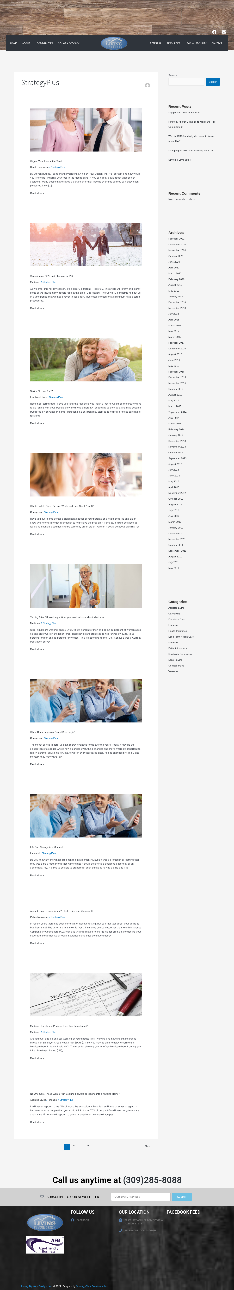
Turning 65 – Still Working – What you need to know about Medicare (67, 617)
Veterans (173, 671)
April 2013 (173, 487)
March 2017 (174, 337)
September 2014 (177, 412)
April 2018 (173, 319)
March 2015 (174, 406)
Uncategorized (176, 665)
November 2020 (177, 250)
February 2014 (176, 429)
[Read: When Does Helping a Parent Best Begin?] (86, 700)
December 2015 (177, 377)
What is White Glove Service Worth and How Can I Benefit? (62, 506)
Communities (45, 43)
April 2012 (173, 516)
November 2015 (177, 383)
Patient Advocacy (39, 917)
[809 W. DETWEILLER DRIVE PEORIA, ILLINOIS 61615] (120, 1220)
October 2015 (175, 389)
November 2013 (177, 446)
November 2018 (177, 308)
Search (172, 75)
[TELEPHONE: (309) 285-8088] (120, 1230)
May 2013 (173, 481)
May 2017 (173, 331)
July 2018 (173, 313)
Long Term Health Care (181, 636)
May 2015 (173, 400)
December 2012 (177, 493)
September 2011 (177, 550)
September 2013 (177, 458)
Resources (173, 43)
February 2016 (176, 371)
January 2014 (175, 435)
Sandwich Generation (180, 654)
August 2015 (175, 394)
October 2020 (175, 256)
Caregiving (36, 512)
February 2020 (176, 279)
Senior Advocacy (68, 43)
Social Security (196, 43)
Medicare (35, 282)
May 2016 (173, 365)
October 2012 (175, 498)
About (26, 43)
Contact (217, 43)
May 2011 (173, 568)
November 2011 (177, 539)
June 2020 (174, 261)
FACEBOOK (83, 1220)
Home (13, 43)
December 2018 (177, 302)
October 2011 (175, 545)
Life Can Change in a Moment (46, 847)
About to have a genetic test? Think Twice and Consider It (61, 911)
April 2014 (173, 418)
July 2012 (173, 510)
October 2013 (175, 452)
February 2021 (176, 238)
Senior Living (175, 659)
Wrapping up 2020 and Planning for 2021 (52, 276)
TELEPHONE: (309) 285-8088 (140, 1230)
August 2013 (175, 464)
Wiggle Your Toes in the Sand (46, 161)
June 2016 (174, 360)
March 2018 (174, 325)
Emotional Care (38, 397)
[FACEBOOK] (72, 1220)
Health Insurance (39, 167)
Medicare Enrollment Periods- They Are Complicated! (59, 1026)
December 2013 (177, 441)
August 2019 (175, 285)
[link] (37, 1286)
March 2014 (174, 423)
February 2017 (176, 342)
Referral (156, 43)
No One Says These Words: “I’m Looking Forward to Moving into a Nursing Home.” (75, 1093)
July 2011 (173, 562)
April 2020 (173, 267)
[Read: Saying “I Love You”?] (86, 359)
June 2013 (174, 475)
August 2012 (175, 504)
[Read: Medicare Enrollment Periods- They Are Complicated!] (86, 994)
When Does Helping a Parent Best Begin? (52, 732)
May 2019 (173, 290)
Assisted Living (38, 1099)
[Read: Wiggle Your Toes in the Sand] (86, 129)
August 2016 (175, 354)
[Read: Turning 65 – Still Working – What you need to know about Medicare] (86, 585)
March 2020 (174, 273)
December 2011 (177, 533)
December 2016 (177, 348)
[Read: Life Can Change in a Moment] (86, 815)
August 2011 (175, 556)
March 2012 (174, 521)
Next (149, 1146)
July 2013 (173, 469)
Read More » (37, 192)
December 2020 (177, 244)
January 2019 (175, 296)
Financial (35, 853)
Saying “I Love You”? (41, 391)
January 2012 (175, 527)
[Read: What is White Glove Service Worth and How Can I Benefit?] (86, 474)
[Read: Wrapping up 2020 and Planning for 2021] (86, 244)
